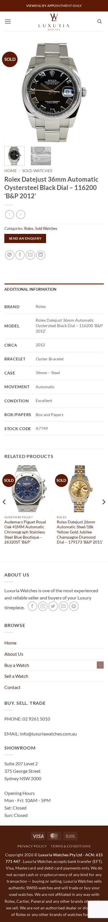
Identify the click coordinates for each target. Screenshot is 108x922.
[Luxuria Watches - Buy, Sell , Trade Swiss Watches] (54, 21)
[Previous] (13, 92)
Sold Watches (37, 170)
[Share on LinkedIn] (41, 255)
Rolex (28, 228)
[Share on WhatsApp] (9, 255)
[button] (7, 21)
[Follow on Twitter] (53, 606)
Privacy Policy (32, 846)
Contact (12, 687)
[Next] (94, 92)
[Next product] (9, 214)
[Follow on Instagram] (43, 606)
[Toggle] (100, 664)
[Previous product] (20, 214)
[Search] (99, 21)
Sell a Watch (16, 676)
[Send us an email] (63, 606)
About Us (13, 654)
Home (10, 170)
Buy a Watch (16, 665)
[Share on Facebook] (20, 255)
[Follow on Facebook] (32, 606)
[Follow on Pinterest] (74, 606)
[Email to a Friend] (30, 255)
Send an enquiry (25, 238)
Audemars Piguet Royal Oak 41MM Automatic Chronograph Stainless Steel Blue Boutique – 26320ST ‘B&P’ (25, 532)
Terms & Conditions (70, 846)
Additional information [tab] (30, 289)
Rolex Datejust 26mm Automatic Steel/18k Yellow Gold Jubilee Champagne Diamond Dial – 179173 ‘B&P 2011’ (80, 532)
